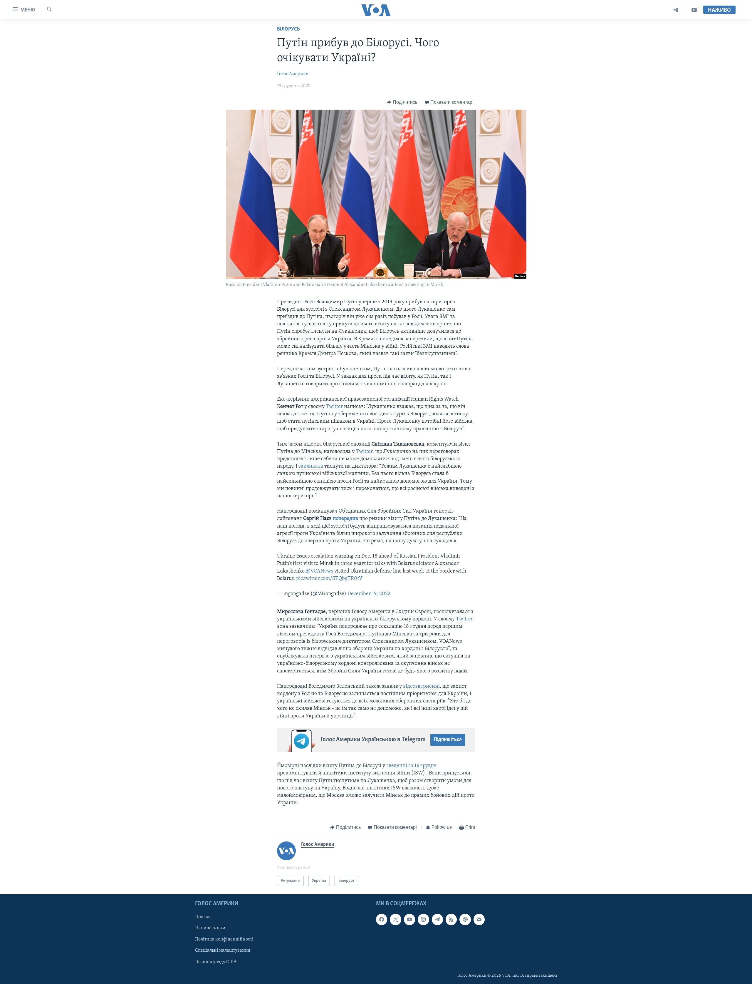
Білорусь (288, 29)
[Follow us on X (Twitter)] (395, 919)
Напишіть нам (210, 928)
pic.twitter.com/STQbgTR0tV (329, 578)
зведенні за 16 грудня (411, 766)
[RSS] (451, 919)
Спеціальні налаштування (222, 950)
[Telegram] (676, 10)
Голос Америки (293, 74)
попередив (346, 518)
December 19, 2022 (369, 594)
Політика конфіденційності (224, 939)
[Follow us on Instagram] (423, 919)
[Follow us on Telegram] (437, 919)
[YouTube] (694, 10)
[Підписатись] (479, 919)
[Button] (402, 102)
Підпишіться (448, 739)
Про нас (203, 917)
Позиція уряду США (215, 961)
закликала (310, 466)
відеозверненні (421, 686)
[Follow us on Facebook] (381, 919)
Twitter (335, 406)
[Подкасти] (465, 919)
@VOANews (319, 571)
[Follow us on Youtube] (409, 919)
